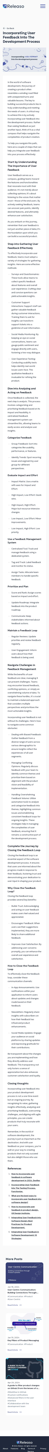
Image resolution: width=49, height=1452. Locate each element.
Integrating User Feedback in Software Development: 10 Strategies (25, 1235)
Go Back (10, 28)
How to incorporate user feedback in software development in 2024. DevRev (25, 1177)
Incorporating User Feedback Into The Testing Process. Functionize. (25, 1188)
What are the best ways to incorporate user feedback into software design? (26, 1198)
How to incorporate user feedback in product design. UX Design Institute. (25, 1209)
